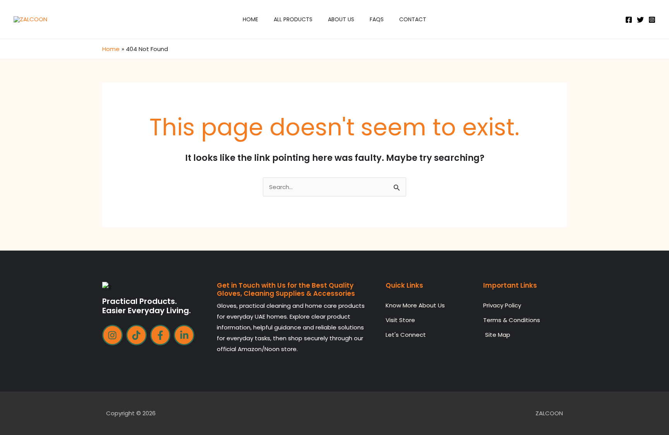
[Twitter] (640, 19)
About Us (341, 19)
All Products (293, 19)
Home (250, 19)
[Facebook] (628, 19)
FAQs (377, 19)
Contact (412, 19)
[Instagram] (651, 19)
